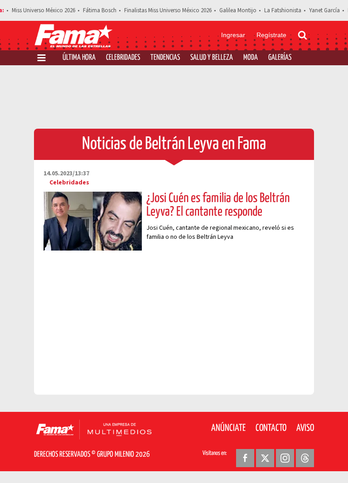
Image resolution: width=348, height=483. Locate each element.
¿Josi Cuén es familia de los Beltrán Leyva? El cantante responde (218, 205)
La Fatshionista (282, 10)
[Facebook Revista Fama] (245, 458)
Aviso (305, 428)
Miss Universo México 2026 (43, 10)
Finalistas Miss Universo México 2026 (168, 10)
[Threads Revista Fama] (305, 458)
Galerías (279, 58)
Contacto (271, 428)
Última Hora (79, 58)
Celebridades (123, 58)
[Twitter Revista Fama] (265, 458)
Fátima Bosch (99, 10)
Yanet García (324, 10)
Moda (250, 58)
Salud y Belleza (211, 58)
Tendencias (165, 58)
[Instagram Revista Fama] (285, 458)
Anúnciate (228, 428)
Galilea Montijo (237, 10)
